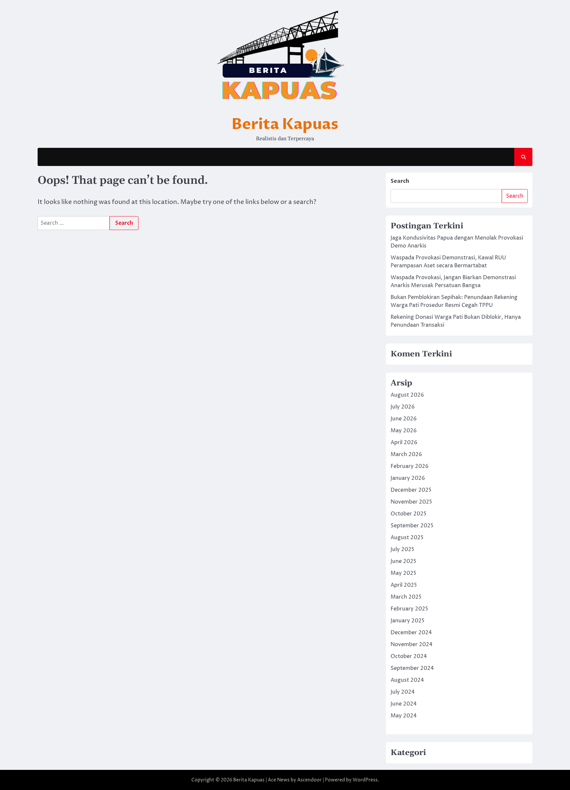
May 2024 (404, 715)
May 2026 (404, 430)
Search (400, 181)
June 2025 (403, 561)
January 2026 (408, 478)
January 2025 (408, 620)
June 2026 (404, 418)
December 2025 (411, 490)
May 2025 (403, 573)
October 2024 (409, 656)
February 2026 (409, 466)
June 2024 (404, 704)
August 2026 (407, 395)
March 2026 (406, 454)
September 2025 (412, 525)
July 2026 (403, 407)
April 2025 (404, 585)
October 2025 (409, 513)
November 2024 (411, 644)
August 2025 (407, 537)
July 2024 (403, 692)
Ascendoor (309, 780)
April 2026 (404, 442)
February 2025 (409, 608)
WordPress (365, 780)
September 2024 (412, 668)
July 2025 (402, 549)
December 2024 (411, 632)
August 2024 (407, 680)
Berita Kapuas (285, 124)
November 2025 (411, 502)
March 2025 (406, 597)
